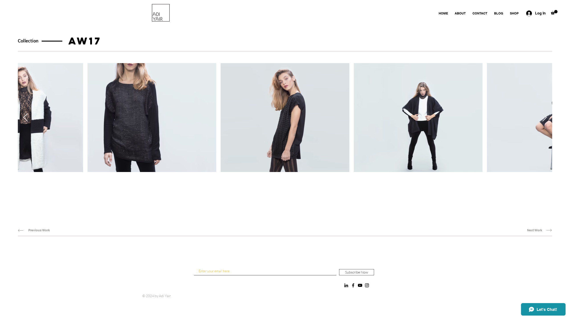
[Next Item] (544, 117)
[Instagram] (367, 285)
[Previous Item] (25, 117)
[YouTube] (360, 285)
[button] (554, 12)
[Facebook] (353, 285)
